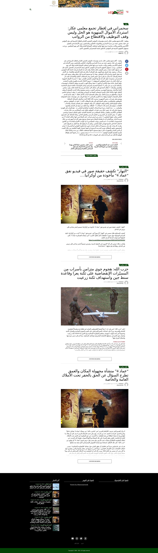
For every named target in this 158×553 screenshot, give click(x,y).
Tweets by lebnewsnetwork (79, 485)
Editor (120, 53)
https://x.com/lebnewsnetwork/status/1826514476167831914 (107, 240)
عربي (82, 543)
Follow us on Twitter (119, 342)
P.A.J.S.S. (119, 181)
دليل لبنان (76, 543)
